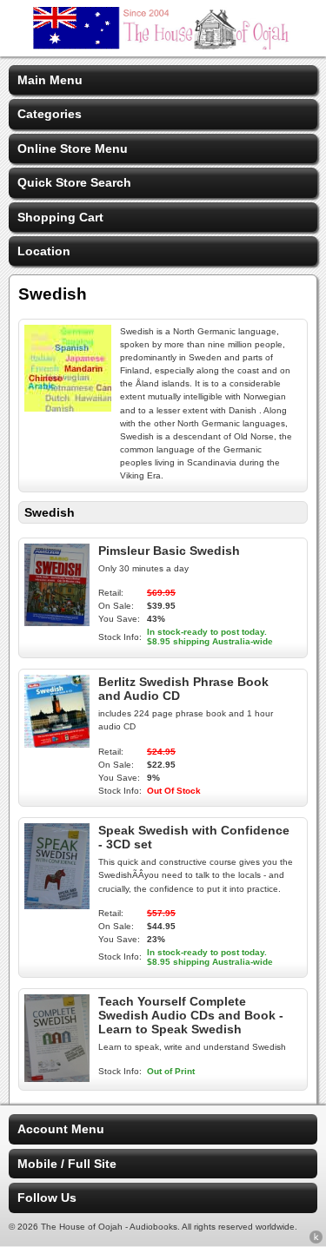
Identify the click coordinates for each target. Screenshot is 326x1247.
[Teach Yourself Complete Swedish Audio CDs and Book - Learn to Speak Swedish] (57, 1078)
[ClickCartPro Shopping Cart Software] (316, 1240)
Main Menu (50, 80)
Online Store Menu (72, 148)
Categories (49, 114)
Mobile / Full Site (66, 1164)
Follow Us (47, 1197)
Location (43, 251)
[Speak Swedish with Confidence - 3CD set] (57, 905)
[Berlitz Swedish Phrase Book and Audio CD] (57, 743)
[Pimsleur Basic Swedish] (57, 622)
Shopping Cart (60, 217)
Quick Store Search (74, 182)
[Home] (163, 45)
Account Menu (60, 1129)
